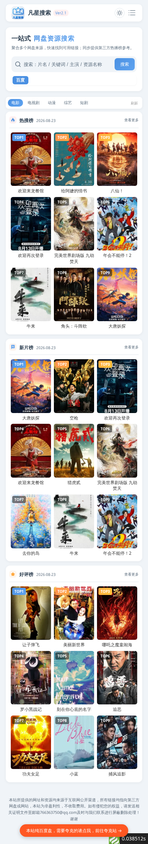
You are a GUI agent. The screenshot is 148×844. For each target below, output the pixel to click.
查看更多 (131, 119)
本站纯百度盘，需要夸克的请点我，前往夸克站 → (74, 830)
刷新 (134, 103)
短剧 (84, 102)
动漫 (52, 102)
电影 (15, 102)
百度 (20, 80)
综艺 (68, 102)
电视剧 (34, 102)
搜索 (124, 64)
